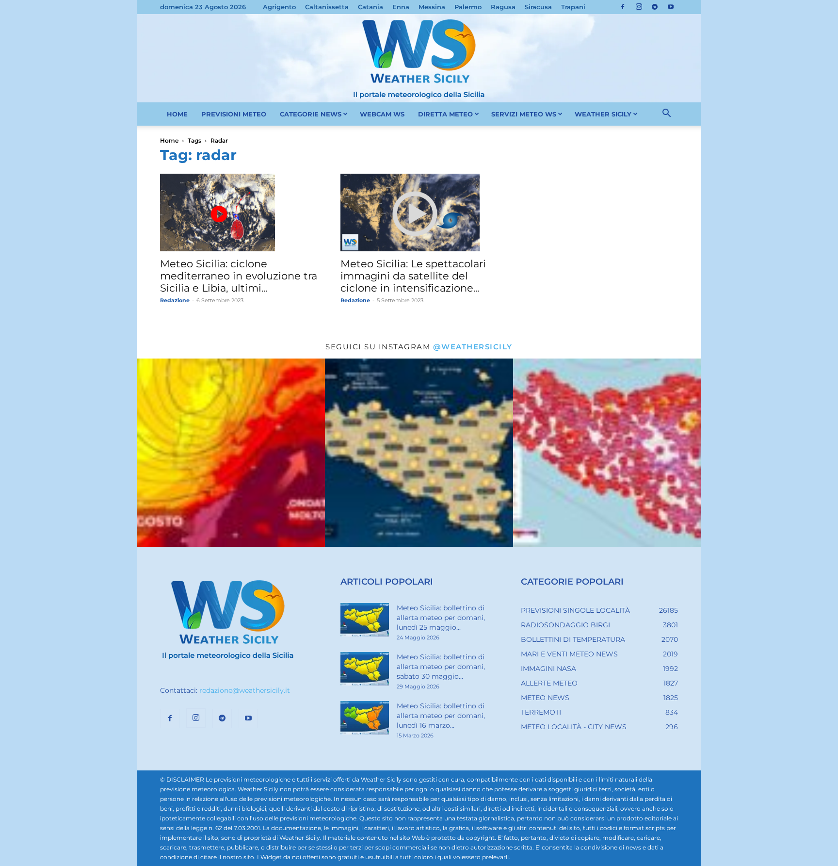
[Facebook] (622, 7)
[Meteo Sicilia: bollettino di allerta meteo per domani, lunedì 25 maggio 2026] (364, 620)
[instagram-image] (231, 453)
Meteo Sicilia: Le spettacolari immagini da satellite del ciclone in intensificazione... (413, 276)
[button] (666, 114)
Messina (432, 7)
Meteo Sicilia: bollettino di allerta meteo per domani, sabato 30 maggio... (441, 667)
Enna (400, 7)
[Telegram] (654, 7)
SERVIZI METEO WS (523, 114)
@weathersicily (473, 346)
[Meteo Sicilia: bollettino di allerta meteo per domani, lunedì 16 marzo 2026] (364, 718)
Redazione (175, 300)
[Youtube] (670, 7)
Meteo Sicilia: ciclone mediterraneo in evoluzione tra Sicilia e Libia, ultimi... (238, 276)
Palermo (468, 7)
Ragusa (503, 7)
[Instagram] (638, 7)
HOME (177, 114)
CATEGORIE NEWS (310, 114)
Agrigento (279, 7)
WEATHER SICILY (603, 114)
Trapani (573, 7)
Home (169, 140)
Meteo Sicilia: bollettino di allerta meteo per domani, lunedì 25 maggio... (441, 618)
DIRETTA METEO (445, 114)
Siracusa (538, 7)
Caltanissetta (327, 7)
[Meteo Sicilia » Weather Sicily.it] (419, 58)
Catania (370, 7)
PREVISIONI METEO (233, 114)
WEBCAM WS (382, 114)
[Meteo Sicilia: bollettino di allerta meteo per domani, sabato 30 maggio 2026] (364, 669)
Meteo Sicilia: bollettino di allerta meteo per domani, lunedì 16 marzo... (441, 716)
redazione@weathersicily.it (244, 690)
